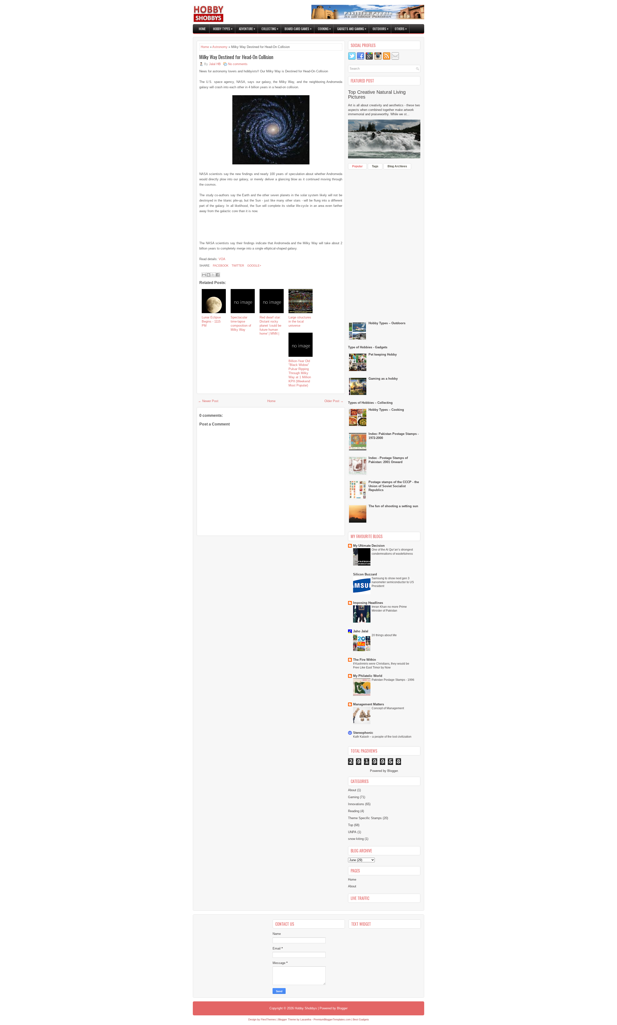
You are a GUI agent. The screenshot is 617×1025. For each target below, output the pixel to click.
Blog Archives (397, 166)
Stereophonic (363, 733)
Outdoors (381, 28)
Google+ (254, 265)
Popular (357, 166)
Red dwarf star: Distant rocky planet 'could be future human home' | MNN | (270, 326)
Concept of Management (388, 708)
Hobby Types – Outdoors (387, 323)
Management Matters (368, 704)
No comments (238, 64)
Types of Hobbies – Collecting (370, 403)
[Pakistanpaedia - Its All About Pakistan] (367, 18)
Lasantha (305, 1019)
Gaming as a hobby (383, 378)
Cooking (324, 28)
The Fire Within (364, 659)
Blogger (392, 771)
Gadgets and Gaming (351, 28)
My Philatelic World (367, 676)
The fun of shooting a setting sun (393, 506)
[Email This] (203, 274)
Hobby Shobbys (306, 1008)
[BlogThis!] (208, 274)
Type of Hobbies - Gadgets (367, 347)
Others (401, 28)
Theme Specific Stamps (365, 818)
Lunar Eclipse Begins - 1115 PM (211, 321)
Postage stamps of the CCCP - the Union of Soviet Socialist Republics (394, 486)
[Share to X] (213, 274)
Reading (353, 811)
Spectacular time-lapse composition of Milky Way (241, 323)
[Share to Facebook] (217, 274)
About (352, 790)
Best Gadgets (361, 1019)
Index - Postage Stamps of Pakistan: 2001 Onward (388, 460)
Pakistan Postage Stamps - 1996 (393, 679)
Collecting (270, 28)
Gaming (353, 797)
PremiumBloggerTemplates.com (332, 1019)
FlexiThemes (268, 1019)
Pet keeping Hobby (383, 354)
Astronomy (220, 47)
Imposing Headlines (368, 603)
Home (202, 28)
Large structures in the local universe (299, 321)
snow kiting (356, 839)
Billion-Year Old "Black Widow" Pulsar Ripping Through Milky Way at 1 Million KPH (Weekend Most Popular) (299, 373)
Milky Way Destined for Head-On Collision (236, 57)
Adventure (247, 28)
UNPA (352, 832)
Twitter (237, 265)
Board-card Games (298, 28)
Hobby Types (223, 28)
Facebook (220, 265)
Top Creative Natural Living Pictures (377, 94)
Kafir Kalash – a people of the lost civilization (382, 736)
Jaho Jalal (360, 631)
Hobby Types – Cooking (386, 409)
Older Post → (333, 401)
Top (350, 825)
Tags (375, 166)
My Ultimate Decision (369, 545)
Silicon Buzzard (365, 574)
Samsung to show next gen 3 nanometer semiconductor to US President (393, 582)
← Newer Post (208, 401)
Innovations (356, 804)
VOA (222, 259)
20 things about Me (384, 635)
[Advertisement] (271, 226)
